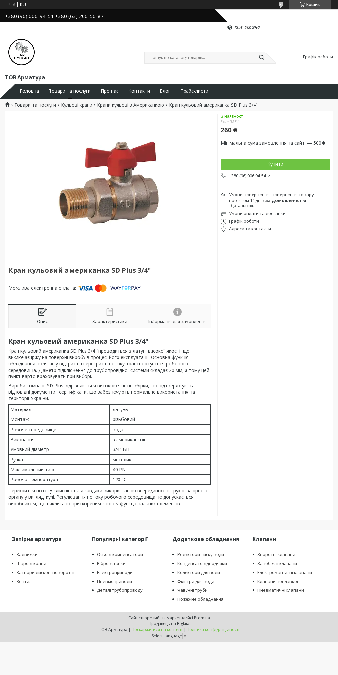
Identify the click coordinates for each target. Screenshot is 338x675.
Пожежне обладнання (200, 599)
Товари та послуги (70, 91)
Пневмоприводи (114, 581)
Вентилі (25, 581)
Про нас (109, 91)
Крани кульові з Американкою (130, 105)
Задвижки (27, 554)
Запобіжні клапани (277, 563)
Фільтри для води (195, 581)
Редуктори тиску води (200, 554)
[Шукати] (261, 58)
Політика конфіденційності (213, 629)
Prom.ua (202, 618)
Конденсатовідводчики (202, 563)
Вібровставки (111, 563)
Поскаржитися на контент (157, 629)
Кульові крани (76, 105)
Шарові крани (31, 563)
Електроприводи (115, 572)
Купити (275, 164)
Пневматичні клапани (280, 590)
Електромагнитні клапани (284, 572)
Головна (29, 91)
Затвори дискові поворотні (45, 572)
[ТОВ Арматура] (21, 51)
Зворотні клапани (276, 554)
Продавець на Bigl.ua (169, 623)
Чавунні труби (192, 590)
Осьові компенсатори (120, 554)
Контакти (139, 91)
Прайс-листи (194, 91)
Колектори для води (198, 572)
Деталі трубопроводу (120, 590)
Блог (165, 91)
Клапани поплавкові (279, 581)
